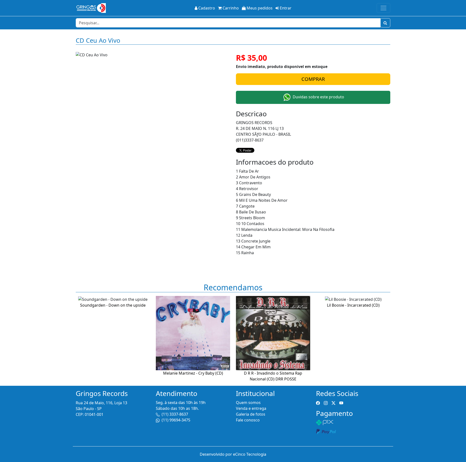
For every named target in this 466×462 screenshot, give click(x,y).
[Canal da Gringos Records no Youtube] (341, 402)
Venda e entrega (251, 408)
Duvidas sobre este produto (318, 97)
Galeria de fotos (250, 414)
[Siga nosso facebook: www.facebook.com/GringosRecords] (318, 402)
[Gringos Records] (91, 8)
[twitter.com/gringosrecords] (333, 402)
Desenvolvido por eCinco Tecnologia (233, 454)
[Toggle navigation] (383, 8)
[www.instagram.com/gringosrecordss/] (326, 402)
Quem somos (248, 402)
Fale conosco (248, 420)
